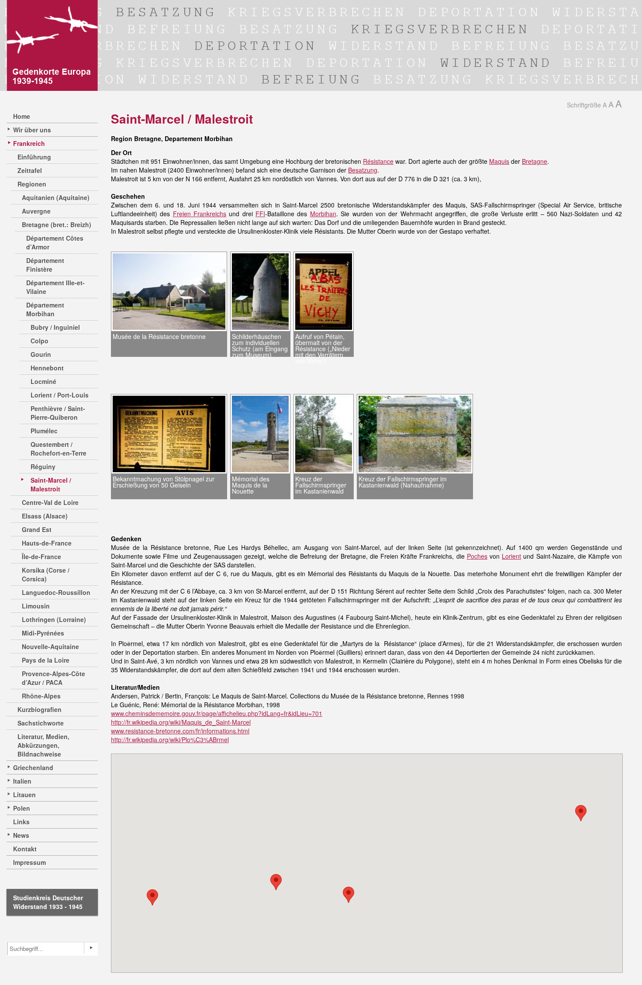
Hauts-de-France (47, 543)
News (21, 835)
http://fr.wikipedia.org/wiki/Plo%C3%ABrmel (170, 739)
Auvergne (36, 211)
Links (21, 821)
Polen (21, 808)
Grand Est (37, 529)
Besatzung (362, 170)
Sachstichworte (40, 723)
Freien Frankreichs (199, 213)
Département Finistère (45, 264)
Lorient (511, 556)
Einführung (34, 156)
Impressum (29, 862)
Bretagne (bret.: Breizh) (56, 224)
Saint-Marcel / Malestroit (51, 484)
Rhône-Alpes (41, 695)
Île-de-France (41, 556)
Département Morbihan (45, 309)
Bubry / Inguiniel (55, 327)
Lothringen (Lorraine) (54, 619)
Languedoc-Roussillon (56, 592)
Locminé (43, 381)
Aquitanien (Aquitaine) (56, 197)
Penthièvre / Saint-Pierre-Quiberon (58, 413)
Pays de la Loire (45, 660)
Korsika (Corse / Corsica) (45, 574)
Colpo (39, 340)
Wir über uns (32, 129)
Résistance (378, 161)
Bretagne (534, 161)
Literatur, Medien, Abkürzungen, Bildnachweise (43, 745)
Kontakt (25, 848)
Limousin (36, 605)
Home (21, 116)
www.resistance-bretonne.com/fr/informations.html (180, 730)
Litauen (24, 794)
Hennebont (47, 367)
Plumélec (44, 430)
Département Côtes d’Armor (54, 242)
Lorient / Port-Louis (60, 395)
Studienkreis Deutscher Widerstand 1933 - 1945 (48, 902)
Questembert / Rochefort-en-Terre (58, 448)
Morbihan (323, 213)
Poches (477, 556)
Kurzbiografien (39, 709)
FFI (260, 213)
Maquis (499, 161)
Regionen (31, 184)
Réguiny (43, 466)
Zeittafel (29, 170)
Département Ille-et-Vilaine (55, 287)
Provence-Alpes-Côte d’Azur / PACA (53, 678)
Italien (22, 781)
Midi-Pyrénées (43, 633)
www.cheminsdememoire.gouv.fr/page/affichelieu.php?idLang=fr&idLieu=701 (216, 713)
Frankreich (29, 143)
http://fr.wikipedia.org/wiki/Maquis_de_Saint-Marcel (181, 722)
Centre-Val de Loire (50, 502)
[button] (581, 813)
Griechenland (33, 767)
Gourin (41, 354)
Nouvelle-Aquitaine (50, 646)
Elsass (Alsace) (45, 516)
